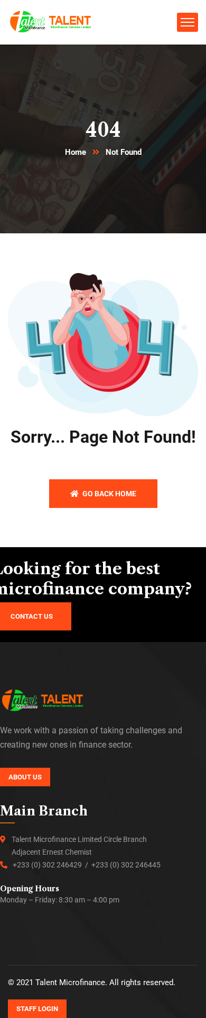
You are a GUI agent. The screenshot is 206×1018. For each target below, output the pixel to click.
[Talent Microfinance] (51, 21)
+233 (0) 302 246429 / (52, 865)
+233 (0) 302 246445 (126, 865)
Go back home (108, 493)
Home (75, 152)
